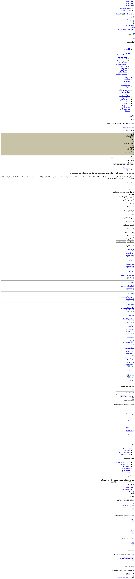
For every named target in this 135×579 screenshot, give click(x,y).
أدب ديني (127, 101)
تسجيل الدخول (130, 25)
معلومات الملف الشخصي (122, 462)
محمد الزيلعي (130, 369)
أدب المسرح (126, 105)
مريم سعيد (126, 127)
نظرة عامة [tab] (126, 168)
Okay (132, 408)
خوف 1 (132, 373)
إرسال (122, 396)
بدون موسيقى (129, 264)
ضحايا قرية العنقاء (128, 319)
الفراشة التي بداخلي (127, 286)
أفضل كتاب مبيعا (124, 452)
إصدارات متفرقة (124, 96)
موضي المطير (130, 337)
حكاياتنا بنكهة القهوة (127, 308)
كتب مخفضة (126, 94)
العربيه (126, 5)
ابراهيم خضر (130, 271)
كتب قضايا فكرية (124, 99)
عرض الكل (130, 249)
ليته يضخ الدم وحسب (127, 275)
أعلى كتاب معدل (124, 454)
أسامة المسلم (130, 380)
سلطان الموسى (130, 348)
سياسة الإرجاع (125, 468)
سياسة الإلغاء (126, 472)
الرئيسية (127, 77)
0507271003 (130, 1)
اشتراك (132, 27)
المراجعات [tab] (126, 169)
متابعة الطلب (126, 466)
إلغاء (132, 558)
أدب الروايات (126, 107)
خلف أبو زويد (130, 253)
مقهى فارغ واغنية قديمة (126, 297)
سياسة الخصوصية (128, 507)
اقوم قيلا (131, 340)
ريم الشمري (131, 326)
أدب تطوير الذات (125, 109)
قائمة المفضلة (125, 464)
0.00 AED (123, 29)
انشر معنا (127, 83)
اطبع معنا (127, 81)
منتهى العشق (130, 351)
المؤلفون (127, 79)
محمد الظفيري (130, 260)
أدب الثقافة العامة (124, 90)
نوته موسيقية (130, 362)
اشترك (113, 482)
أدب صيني (127, 103)
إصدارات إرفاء (125, 92)
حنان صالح (131, 315)
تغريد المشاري (130, 359)
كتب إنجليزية (126, 98)
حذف (132, 573)
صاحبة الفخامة (129, 329)
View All (127, 111)
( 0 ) (133, 205)
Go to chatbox (129, 396)
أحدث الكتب (126, 450)
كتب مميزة (126, 449)
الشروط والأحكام (128, 505)
